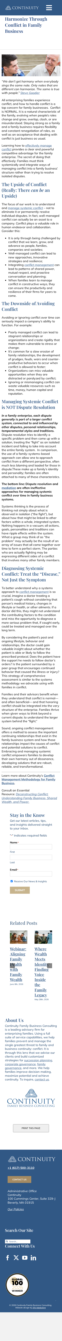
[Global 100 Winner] (17, 1277)
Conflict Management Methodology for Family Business (28, 779)
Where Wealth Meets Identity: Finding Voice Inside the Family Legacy (13, 972)
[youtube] (24, 1260)
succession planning (38, 1063)
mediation (9, 488)
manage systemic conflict (25, 208)
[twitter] (16, 1260)
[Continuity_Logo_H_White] (22, 6)
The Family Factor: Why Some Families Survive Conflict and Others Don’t (38, 974)
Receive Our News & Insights (30, 881)
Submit (20, 890)
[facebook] (7, 1260)
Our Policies (16, 1212)
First (12, 851)
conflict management (39, 265)
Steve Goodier (30, 93)
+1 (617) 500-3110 (21, 1171)
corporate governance (20, 1067)
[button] (12, 967)
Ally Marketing (39, 1311)
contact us (42, 1082)
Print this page (31, 1131)
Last (12, 862)
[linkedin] (33, 1260)
